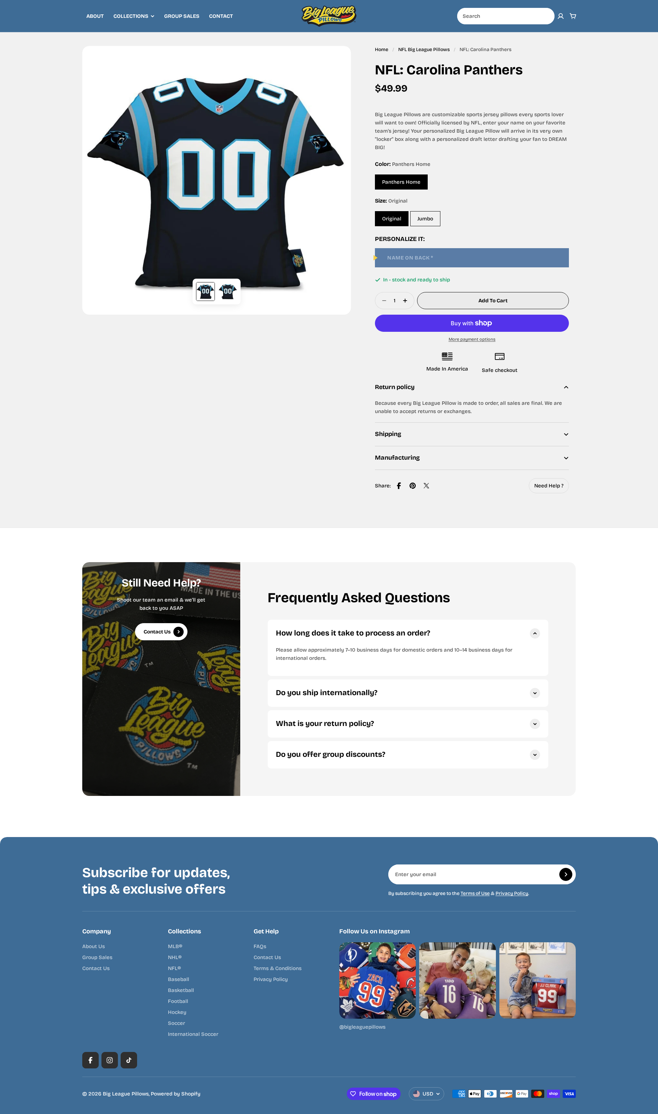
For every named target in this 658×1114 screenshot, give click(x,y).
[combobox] (506, 16)
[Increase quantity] (407, 300)
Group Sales (181, 16)
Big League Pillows (126, 1094)
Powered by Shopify (175, 1094)
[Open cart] (573, 16)
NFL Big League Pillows (424, 49)
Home (381, 49)
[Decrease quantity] (382, 300)
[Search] (545, 16)
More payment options (472, 339)
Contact (221, 16)
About (95, 16)
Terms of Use (475, 893)
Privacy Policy (512, 893)
